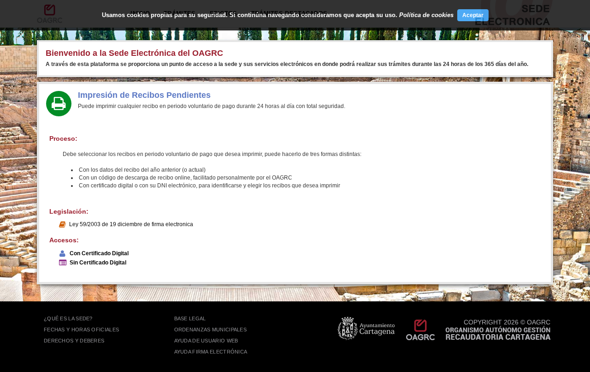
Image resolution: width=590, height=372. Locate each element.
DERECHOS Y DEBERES (74, 340)
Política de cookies (426, 15)
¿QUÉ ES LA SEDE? (68, 318)
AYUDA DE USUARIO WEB (206, 340)
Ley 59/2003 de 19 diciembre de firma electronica (131, 224)
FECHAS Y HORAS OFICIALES (81, 329)
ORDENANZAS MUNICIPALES (210, 329)
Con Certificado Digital (99, 253)
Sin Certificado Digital (98, 262)
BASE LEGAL (190, 318)
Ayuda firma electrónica (211, 351)
